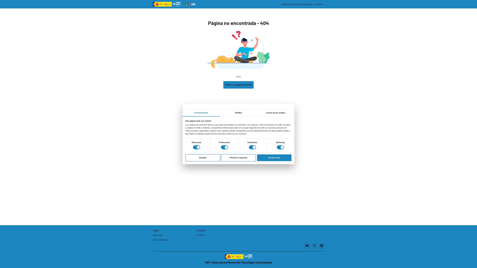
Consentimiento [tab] (201, 113)
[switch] (224, 147)
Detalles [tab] (238, 113)
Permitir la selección (238, 158)
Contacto (200, 235)
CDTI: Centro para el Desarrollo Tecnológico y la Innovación (238, 262)
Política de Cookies (160, 240)
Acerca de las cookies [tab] (275, 113)
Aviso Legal (157, 235)
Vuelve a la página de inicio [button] (238, 85)
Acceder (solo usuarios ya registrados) (297, 4)
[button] (319, 4)
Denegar (202, 158)
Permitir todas (274, 158)
